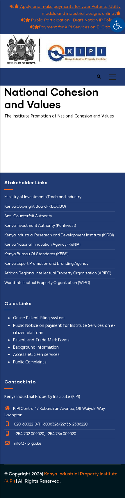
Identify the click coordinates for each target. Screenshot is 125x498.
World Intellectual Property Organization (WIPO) (47, 283)
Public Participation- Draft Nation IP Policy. (73, 20)
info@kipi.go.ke (27, 444)
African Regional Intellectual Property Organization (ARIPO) (57, 273)
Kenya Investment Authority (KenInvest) (40, 226)
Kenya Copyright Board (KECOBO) (35, 207)
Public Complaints (30, 362)
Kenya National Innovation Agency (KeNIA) (42, 245)
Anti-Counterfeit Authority (28, 216)
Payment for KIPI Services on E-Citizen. (77, 27)
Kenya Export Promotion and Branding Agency (46, 264)
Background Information (36, 347)
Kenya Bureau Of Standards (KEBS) (36, 254)
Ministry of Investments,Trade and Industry (42, 197)
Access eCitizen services (36, 354)
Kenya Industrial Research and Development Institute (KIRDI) (59, 235)
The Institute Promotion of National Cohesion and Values (59, 116)
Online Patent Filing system (39, 318)
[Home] (62, 51)
